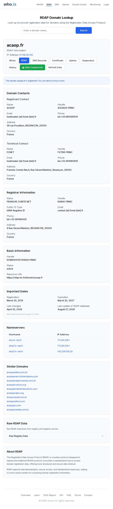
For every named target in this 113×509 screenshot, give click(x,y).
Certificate (57, 60)
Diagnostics (88, 60)
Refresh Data (55, 67)
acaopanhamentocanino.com (22, 388)
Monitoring (95, 4)
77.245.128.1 (63, 340)
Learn (37, 495)
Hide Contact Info (34, 67)
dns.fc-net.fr (15, 340)
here (62, 81)
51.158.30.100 (26, 54)
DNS (57, 4)
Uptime (65, 4)
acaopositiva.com (16, 401)
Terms (77, 495)
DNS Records (39, 60)
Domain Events (79, 4)
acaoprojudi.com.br (17, 397)
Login (106, 4)
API (61, 495)
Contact (88, 495)
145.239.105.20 (65, 351)
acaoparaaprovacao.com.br (21, 380)
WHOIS (40, 4)
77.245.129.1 (63, 345)
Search (83, 30)
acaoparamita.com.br (18, 409)
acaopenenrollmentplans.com (22, 376)
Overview (26, 495)
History (12, 67)
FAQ (69, 495)
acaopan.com (14, 405)
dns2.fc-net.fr (16, 345)
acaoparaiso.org (15, 393)
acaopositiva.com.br (17, 372)
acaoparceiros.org (16, 384)
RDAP (49, 4)
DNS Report (49, 495)
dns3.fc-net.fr (16, 351)
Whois (12, 60)
